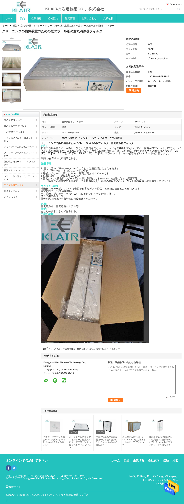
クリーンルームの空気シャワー (19, 147)
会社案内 (53, 18)
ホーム (9, 18)
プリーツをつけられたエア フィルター (19, 178)
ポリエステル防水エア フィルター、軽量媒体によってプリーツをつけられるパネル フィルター (80, 442)
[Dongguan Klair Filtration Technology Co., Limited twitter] (14, 468)
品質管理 (70, 18)
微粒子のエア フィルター (108, 348)
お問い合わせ (89, 18)
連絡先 (135, 90)
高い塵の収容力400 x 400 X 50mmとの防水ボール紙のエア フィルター (134, 441)
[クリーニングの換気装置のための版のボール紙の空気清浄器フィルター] (11, 47)
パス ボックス (11, 197)
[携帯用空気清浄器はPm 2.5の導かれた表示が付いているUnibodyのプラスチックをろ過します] (160, 426)
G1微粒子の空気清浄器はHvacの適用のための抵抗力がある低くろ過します (54, 441)
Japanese (175, 4)
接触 (166, 460)
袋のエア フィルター (14, 120)
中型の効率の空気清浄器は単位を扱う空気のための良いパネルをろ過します (106, 441)
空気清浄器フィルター (31, 25)
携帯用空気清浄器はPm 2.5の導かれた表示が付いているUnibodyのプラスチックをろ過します (160, 441)
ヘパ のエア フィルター (15, 132)
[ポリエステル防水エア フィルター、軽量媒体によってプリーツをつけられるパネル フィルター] (80, 426)
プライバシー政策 (16, 475)
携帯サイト (14, 486)
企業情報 (36, 18)
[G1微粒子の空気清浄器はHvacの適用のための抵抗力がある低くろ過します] (54, 426)
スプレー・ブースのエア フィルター (19, 154)
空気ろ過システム (85, 348)
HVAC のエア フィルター (16, 126)
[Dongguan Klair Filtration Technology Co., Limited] (22, 7)
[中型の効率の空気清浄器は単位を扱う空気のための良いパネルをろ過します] (107, 426)
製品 (22, 18)
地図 (175, 460)
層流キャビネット (12, 191)
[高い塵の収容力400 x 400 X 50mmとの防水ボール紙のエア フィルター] (134, 426)
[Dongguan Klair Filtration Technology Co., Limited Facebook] (8, 468)
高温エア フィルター (14, 170)
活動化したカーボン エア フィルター (19, 163)
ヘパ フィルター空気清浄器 (62, 348)
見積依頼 (108, 18)
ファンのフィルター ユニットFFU (18, 139)
